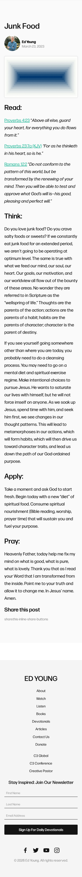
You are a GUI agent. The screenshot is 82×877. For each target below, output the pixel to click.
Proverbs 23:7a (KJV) (23, 146)
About (41, 690)
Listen (41, 706)
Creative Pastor (41, 770)
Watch (41, 698)
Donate (41, 744)
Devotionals (41, 721)
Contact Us (41, 736)
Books (41, 713)
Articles (41, 729)
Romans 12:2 (15, 164)
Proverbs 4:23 (17, 120)
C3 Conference (41, 763)
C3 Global (41, 755)
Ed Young (29, 41)
